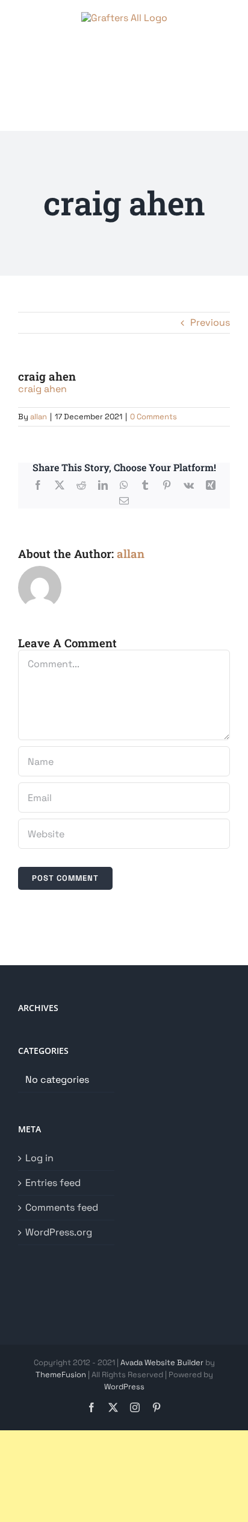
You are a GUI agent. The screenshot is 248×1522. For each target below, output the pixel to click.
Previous (210, 322)
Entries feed (53, 1183)
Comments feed (61, 1208)
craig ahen (42, 388)
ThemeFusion (61, 1374)
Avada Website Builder (161, 1362)
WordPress (124, 1386)
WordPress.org (58, 1232)
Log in (39, 1158)
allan (38, 416)
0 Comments (153, 416)
